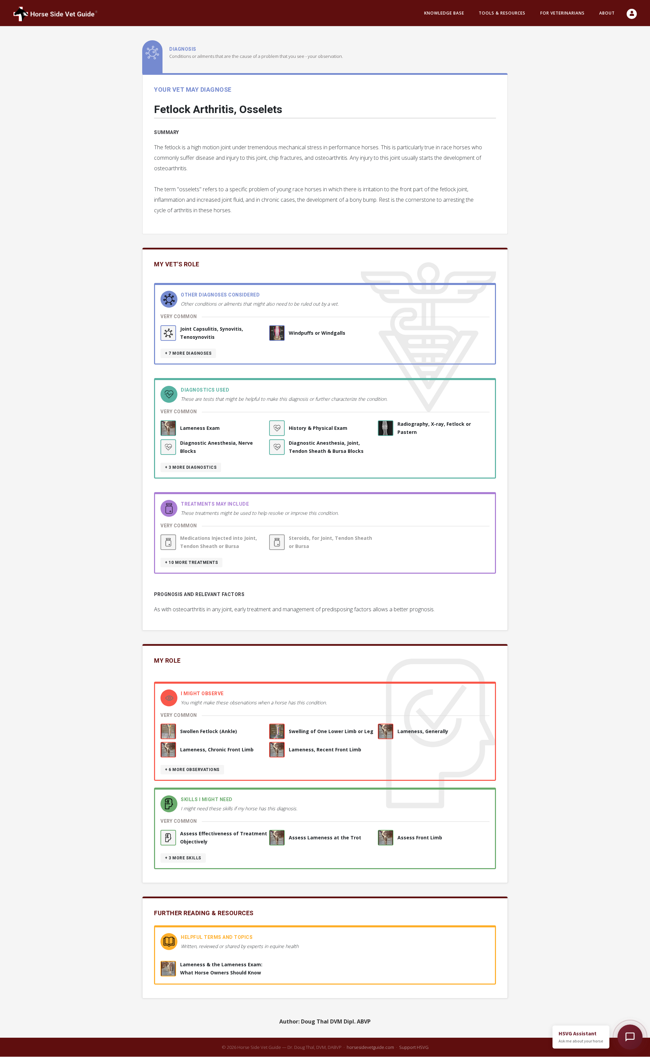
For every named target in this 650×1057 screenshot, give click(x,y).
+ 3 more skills (183, 858)
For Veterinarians (562, 13)
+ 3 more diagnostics (191, 467)
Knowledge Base (444, 13)
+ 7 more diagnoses (188, 353)
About (607, 13)
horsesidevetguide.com (370, 1047)
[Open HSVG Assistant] (630, 1037)
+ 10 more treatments (191, 562)
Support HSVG (414, 1047)
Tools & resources (502, 13)
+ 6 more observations (192, 770)
